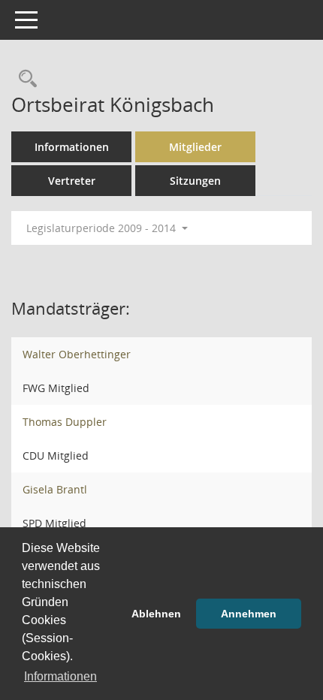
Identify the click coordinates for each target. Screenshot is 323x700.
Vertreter (71, 180)
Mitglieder (195, 147)
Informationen (72, 147)
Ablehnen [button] (156, 614)
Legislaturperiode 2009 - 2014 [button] (102, 228)
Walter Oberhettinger (77, 354)
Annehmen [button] (248, 614)
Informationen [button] (60, 676)
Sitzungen (195, 180)
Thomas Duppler (65, 422)
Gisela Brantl (55, 489)
